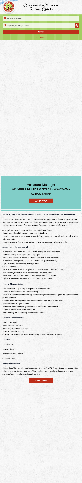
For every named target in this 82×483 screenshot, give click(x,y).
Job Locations (41, 37)
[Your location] (77, 25)
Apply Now (41, 201)
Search (41, 32)
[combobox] (41, 18)
